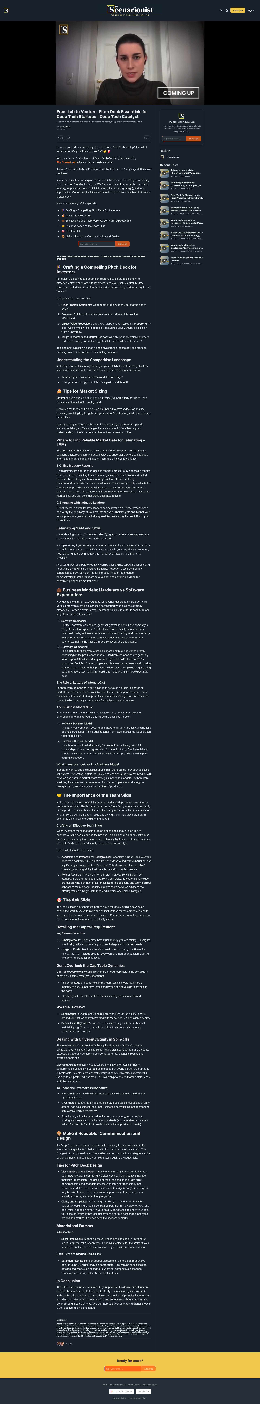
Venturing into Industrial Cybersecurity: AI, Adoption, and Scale (187, 184)
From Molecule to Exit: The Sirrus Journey (187, 259)
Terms (137, 1384)
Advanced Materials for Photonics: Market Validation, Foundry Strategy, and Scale (185, 171)
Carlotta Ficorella (98, 169)
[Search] (220, 10)
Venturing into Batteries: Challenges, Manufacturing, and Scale (186, 246)
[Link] (53, 269)
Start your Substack (123, 1391)
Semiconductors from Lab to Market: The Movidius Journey (186, 209)
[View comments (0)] (210, 64)
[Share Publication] (226, 10)
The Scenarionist (64, 127)
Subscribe (238, 10)
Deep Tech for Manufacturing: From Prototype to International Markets (186, 196)
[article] (181, 173)
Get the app (143, 1391)
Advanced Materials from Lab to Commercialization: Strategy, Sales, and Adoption (187, 234)
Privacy (130, 1384)
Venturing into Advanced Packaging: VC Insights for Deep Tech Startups (186, 221)
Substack (117, 1398)
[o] (164, 173)
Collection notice (149, 1384)
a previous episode (132, 424)
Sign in (251, 10)
